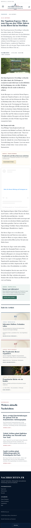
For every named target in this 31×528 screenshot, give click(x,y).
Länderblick (4, 503)
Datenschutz (4, 491)
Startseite (4, 14)
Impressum (3, 489)
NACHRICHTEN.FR (12, 477)
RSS (2, 505)
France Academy (5, 501)
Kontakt (3, 493)
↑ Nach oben (15, 525)
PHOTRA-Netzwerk (5, 511)
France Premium (5, 499)
